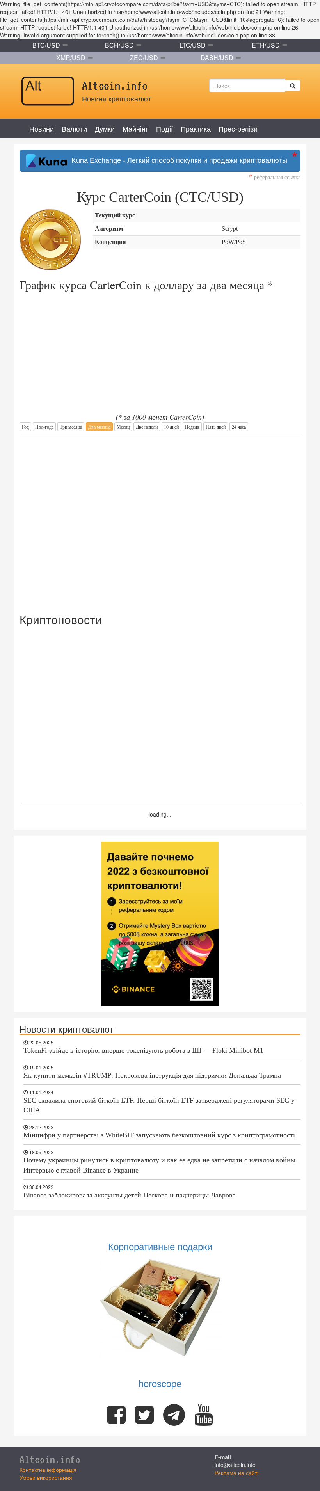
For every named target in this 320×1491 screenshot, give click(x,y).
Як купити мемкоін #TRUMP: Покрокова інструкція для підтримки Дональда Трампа (152, 1075)
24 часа (239, 426)
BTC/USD (46, 45)
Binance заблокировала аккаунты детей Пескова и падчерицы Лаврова (129, 1195)
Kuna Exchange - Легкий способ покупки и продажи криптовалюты (177, 160)
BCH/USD (119, 45)
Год (25, 426)
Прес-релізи (238, 128)
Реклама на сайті (236, 1473)
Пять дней (216, 426)
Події (164, 128)
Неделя (192, 426)
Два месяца (99, 426)
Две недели (147, 426)
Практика (196, 128)
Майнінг (135, 128)
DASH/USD (217, 57)
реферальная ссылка (274, 177)
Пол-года (44, 426)
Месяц (123, 426)
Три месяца (71, 426)
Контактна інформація (48, 1469)
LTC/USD (193, 45)
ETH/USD (266, 45)
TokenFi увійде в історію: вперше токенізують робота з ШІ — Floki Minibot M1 (143, 1050)
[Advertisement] (160, 521)
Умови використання (46, 1477)
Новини (41, 128)
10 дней (171, 426)
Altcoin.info (50, 1459)
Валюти (74, 128)
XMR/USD (70, 57)
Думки (105, 128)
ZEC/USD (144, 57)
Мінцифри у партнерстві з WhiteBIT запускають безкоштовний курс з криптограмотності (159, 1135)
